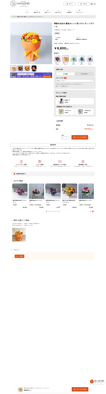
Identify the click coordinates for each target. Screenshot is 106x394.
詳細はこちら (65, 86)
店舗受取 (85, 74)
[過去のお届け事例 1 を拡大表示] (19, 235)
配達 (66, 74)
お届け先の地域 (61, 78)
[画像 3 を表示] (27, 68)
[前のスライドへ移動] (90, 211)
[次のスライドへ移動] (93, 211)
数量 (63, 135)
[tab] (28, 62)
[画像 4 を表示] (34, 68)
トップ (13, 16)
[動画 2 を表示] (20, 68)
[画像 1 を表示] (13, 68)
